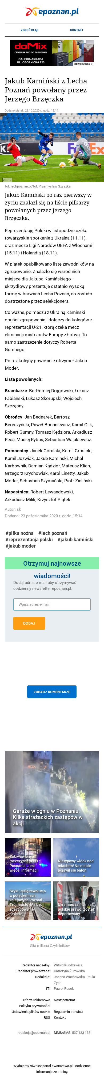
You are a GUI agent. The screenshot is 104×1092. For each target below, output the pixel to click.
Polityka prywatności (34, 1006)
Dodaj (29, 623)
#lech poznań (52, 533)
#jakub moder (21, 546)
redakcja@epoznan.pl (34, 1032)
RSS (47, 1017)
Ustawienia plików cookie (31, 1011)
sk (19, 509)
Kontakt (76, 30)
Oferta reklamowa (36, 1000)
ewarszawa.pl (62, 1066)
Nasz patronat (64, 1000)
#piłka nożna (20, 533)
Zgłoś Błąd (29, 30)
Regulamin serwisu (68, 1011)
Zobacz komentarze (52, 692)
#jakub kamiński (76, 539)
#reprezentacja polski (29, 539)
